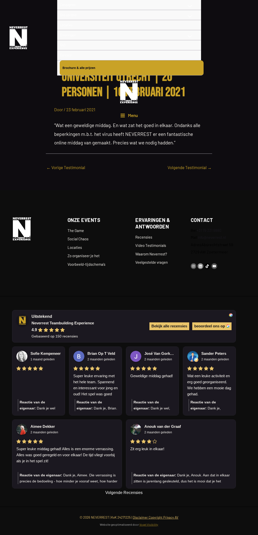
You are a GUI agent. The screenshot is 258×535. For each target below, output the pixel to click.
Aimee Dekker (42, 426)
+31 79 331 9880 (209, 230)
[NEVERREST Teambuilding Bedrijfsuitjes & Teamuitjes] (18, 38)
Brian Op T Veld (101, 353)
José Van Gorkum (159, 353)
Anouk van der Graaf (162, 426)
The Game (76, 230)
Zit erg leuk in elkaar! (147, 449)
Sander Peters (213, 353)
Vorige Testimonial (65, 167)
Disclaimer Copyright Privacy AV (155, 517)
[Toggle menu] (190, 16)
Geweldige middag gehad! (151, 376)
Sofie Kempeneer (45, 353)
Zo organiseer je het (84, 255)
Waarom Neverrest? (151, 254)
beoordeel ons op (209, 326)
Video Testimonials (150, 245)
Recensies (143, 237)
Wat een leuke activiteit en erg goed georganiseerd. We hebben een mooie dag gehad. (209, 385)
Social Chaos (78, 239)
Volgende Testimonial (190, 167)
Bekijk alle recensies (169, 326)
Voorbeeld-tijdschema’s (86, 264)
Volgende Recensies (124, 492)
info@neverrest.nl (212, 237)
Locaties (75, 247)
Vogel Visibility (148, 524)
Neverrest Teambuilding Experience (62, 323)
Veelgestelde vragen (151, 262)
